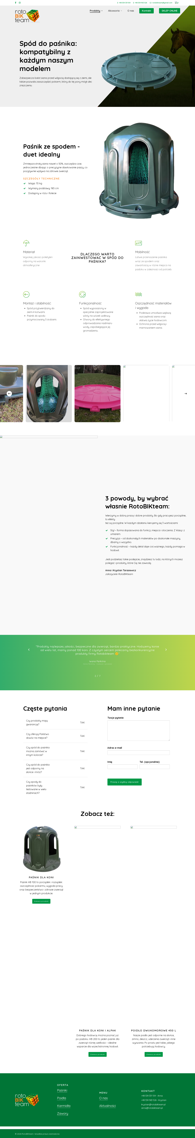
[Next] (185, 393)
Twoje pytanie (115, 717)
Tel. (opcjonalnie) (150, 761)
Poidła (61, 1098)
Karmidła (63, 1106)
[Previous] (9, 393)
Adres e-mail (114, 747)
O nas (103, 1098)
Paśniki (62, 1090)
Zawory (62, 1113)
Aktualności (107, 1106)
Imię (109, 761)
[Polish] (177, 2)
